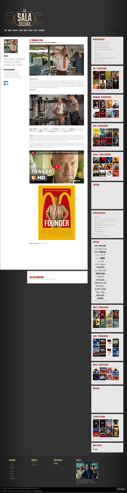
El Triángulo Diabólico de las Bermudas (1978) (104, 225)
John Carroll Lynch (20, 59)
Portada (5, 34)
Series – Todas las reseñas (100, 148)
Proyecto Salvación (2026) (100, 62)
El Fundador (11, 59)
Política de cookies (38, 490)
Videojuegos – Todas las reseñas (101, 119)
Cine (5, 30)
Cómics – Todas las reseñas (100, 329)
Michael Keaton (17, 62)
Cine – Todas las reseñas (99, 90)
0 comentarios (53, 42)
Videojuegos (41, 30)
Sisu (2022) (96, 51)
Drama (5, 59)
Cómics (9, 30)
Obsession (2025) (98, 53)
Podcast (31, 30)
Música (25, 30)
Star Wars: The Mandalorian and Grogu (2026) (104, 58)
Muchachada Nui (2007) (99, 231)
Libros (20, 30)
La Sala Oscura (38, 42)
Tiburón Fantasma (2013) (99, 223)
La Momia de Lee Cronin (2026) (10, 73)
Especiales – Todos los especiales (101, 300)
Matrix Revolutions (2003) (100, 227)
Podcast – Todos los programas (101, 178)
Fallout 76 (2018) (98, 229)
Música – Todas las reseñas (100, 381)
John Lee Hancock (8, 62)
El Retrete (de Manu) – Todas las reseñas (103, 438)
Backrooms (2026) (98, 55)
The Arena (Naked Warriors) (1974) (11, 72)
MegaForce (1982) (98, 60)
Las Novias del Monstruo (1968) (101, 235)
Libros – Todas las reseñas (100, 358)
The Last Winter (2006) (99, 233)
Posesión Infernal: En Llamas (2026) (11, 75)
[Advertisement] (56, 257)
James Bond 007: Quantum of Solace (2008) (104, 218)
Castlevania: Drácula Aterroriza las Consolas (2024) (105, 220)
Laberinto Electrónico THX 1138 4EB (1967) (13, 77)
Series (35, 30)
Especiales (15, 30)
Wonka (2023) (97, 216)
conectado (41, 279)
